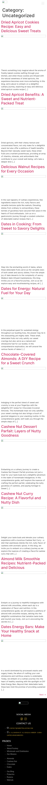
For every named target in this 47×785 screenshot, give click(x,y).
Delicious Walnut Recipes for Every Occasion (23, 169)
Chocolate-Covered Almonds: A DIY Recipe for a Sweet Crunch (21, 358)
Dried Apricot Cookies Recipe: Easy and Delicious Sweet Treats (21, 26)
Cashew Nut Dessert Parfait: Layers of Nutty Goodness (21, 431)
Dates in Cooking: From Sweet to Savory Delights (23, 226)
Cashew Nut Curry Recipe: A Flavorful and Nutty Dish (21, 498)
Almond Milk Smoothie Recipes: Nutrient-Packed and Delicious (23, 563)
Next (42, 694)
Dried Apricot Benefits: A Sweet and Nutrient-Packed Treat (22, 98)
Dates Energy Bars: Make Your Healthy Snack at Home (22, 631)
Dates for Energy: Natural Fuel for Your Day (23, 290)
